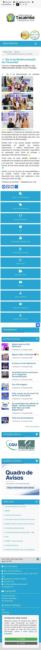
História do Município (8, 596)
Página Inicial (7, 52)
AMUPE (7, 511)
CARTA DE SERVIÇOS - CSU (20, 208)
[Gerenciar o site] (37, 559)
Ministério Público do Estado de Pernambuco (19, 524)
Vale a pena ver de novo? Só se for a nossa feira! (25, 394)
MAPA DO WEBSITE (20, 297)
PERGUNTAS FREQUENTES (20, 308)
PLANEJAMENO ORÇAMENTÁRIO (20, 241)
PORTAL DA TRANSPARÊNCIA (20, 197)
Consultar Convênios (12, 545)
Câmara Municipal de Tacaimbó (15, 506)
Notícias (16, 52)
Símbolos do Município (9, 598)
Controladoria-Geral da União (14, 528)
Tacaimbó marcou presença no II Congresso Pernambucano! (25, 374)
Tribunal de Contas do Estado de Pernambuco (20, 519)
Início (3, 610)
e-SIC (20, 230)
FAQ (16, 2)
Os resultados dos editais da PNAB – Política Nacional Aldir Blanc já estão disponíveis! (25, 406)
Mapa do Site (25, 2)
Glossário (8, 2)
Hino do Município (7, 601)
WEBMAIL (20, 286)
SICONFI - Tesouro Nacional (14, 541)
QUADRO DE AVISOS (20, 275)
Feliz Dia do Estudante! (23, 418)
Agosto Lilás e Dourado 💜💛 (25, 354)
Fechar (22, 643)
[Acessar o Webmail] (35, 559)
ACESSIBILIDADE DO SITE (20, 319)
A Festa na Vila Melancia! (24, 363)
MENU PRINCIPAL (10, 43)
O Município (5, 612)
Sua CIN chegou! (19, 384)
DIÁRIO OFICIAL (20, 264)
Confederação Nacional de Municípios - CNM (19, 532)
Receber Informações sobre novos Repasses (20, 550)
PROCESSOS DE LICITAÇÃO (20, 252)
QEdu (7, 537)
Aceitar (22, 639)
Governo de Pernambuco (13, 515)
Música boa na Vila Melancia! (21, 345)
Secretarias (5, 615)
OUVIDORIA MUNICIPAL (20, 219)
